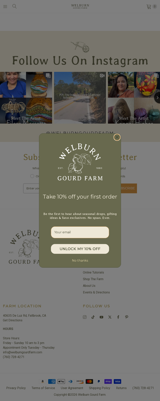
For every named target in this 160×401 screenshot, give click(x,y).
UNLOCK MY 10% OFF (80, 249)
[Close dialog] (117, 137)
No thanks (80, 260)
